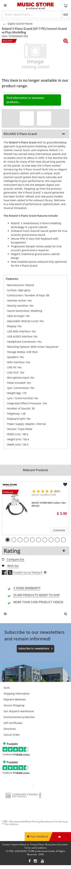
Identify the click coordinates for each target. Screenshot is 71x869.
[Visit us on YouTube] (42, 861)
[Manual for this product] (44, 118)
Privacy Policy (37, 844)
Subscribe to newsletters (33, 648)
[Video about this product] (27, 118)
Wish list (13, 566)
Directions (10, 729)
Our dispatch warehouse (19, 711)
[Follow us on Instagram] (35, 861)
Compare (59, 530)
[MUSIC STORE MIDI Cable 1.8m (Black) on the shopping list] (65, 484)
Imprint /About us (20, 844)
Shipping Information (17, 693)
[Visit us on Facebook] (29, 861)
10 (63, 540)
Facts (7, 687)
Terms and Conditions (35, 847)
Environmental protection (19, 717)
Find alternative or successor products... (25, 100)
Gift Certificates (13, 723)
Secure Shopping (14, 705)
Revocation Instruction (56, 844)
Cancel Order (12, 734)
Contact (6, 844)
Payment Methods (15, 699)
